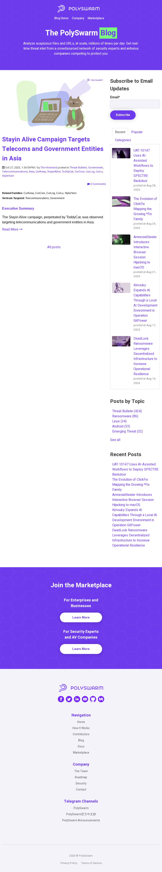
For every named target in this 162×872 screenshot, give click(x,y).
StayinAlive (54, 172)
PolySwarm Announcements (81, 820)
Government (95, 167)
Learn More (81, 617)
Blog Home (61, 18)
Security (81, 783)
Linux (119, 421)
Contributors (81, 734)
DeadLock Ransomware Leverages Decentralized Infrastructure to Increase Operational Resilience (131, 538)
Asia (31, 172)
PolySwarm (81, 808)
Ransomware (125, 416)
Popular (137, 132)
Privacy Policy (69, 863)
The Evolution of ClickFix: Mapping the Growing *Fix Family (131, 484)
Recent (120, 132)
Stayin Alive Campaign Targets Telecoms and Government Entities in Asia (52, 149)
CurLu (99, 172)
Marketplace (96, 18)
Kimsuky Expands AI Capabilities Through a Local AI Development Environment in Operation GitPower (134, 517)
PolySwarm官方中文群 (81, 814)
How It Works (81, 728)
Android (121, 426)
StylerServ (8, 176)
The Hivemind (48, 167)
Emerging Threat (127, 431)
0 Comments (98, 184)
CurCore (79, 172)
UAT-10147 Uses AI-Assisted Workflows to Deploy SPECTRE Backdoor (135, 469)
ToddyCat (67, 172)
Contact (81, 789)
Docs (81, 746)
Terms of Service (91, 863)
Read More (10, 229)
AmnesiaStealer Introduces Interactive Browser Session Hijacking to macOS (133, 499)
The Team (81, 771)
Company (78, 18)
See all (115, 439)
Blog (81, 740)
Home (81, 722)
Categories (123, 140)
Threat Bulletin (78, 167)
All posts (54, 247)
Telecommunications (15, 172)
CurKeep (41, 172)
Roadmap (81, 777)
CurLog (90, 172)
